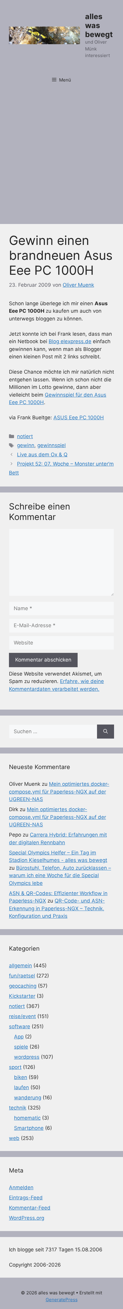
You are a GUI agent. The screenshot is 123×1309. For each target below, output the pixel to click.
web (14, 1138)
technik (17, 1108)
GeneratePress (62, 1299)
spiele (21, 1047)
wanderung (27, 1098)
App (19, 1037)
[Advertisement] (61, 153)
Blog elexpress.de (70, 341)
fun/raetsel (22, 976)
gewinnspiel (51, 445)
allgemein (20, 966)
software (19, 1026)
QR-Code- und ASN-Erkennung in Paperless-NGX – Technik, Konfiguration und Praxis (57, 908)
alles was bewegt (99, 25)
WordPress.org (26, 1218)
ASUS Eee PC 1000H (78, 418)
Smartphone (29, 1128)
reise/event (22, 1016)
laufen (21, 1087)
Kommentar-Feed (29, 1208)
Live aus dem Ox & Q (42, 455)
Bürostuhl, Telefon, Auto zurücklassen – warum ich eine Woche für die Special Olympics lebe (60, 875)
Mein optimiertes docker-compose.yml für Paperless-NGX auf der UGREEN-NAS (59, 791)
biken (20, 1077)
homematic (27, 1118)
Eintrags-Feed (26, 1198)
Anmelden (21, 1187)
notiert (25, 436)
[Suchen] (105, 732)
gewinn (25, 445)
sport (15, 1067)
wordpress (26, 1057)
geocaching (22, 986)
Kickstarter (22, 996)
